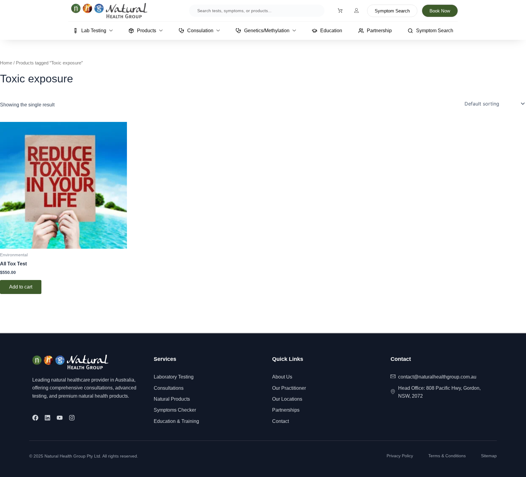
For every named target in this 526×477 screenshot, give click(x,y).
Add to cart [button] (20, 286)
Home (6, 62)
